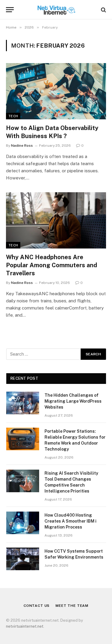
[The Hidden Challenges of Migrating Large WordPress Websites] (22, 403)
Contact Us (37, 606)
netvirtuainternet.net (24, 626)
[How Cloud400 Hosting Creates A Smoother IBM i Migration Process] (22, 523)
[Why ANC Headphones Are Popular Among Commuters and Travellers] (56, 220)
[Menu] (10, 9)
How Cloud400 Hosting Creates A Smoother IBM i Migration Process (70, 521)
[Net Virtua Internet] (56, 9)
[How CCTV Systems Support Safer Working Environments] (22, 559)
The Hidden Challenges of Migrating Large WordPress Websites (73, 401)
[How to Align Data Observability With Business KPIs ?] (56, 91)
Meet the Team (72, 606)
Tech (13, 116)
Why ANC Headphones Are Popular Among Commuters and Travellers (51, 265)
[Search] (103, 9)
